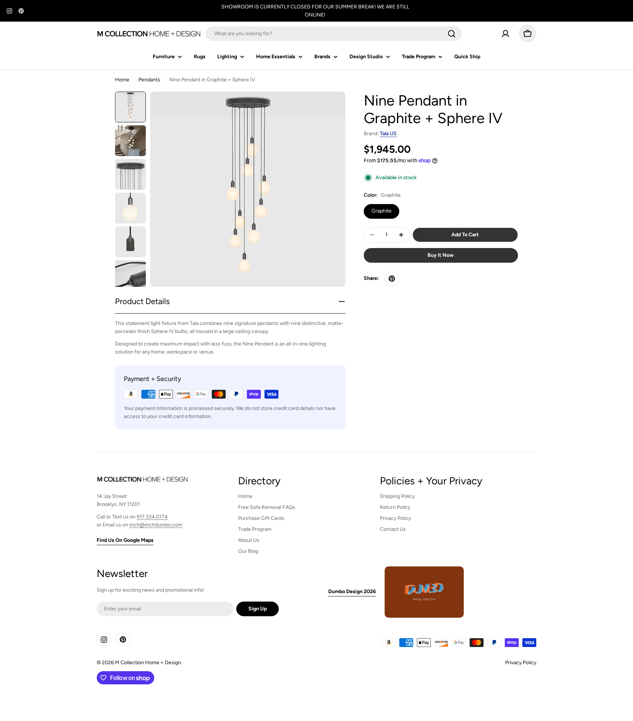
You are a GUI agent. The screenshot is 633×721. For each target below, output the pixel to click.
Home (122, 80)
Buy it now (440, 255)
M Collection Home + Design (148, 662)
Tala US (388, 133)
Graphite (381, 211)
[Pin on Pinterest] (392, 278)
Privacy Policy (520, 662)
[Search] (451, 33)
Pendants (149, 80)
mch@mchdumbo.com (155, 525)
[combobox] (334, 33)
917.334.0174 (152, 517)
